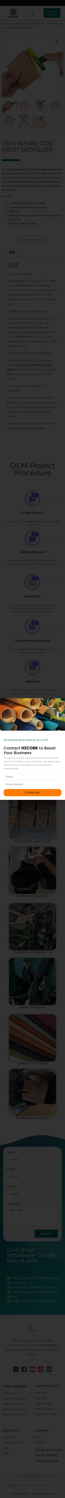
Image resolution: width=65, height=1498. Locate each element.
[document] (32, 749)
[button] (60, 703)
